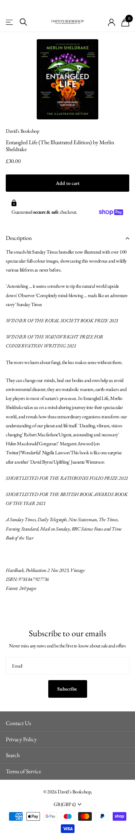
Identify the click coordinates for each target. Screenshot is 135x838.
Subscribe (67, 689)
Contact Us (18, 723)
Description (19, 238)
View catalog (10, 22)
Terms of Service (23, 771)
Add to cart (68, 183)
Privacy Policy (21, 739)
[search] (23, 22)
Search (13, 755)
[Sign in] (112, 22)
